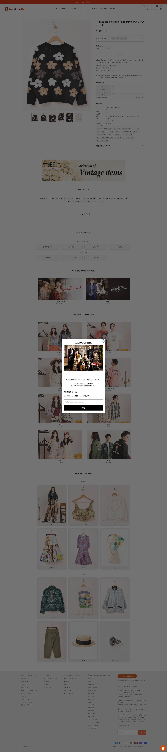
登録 (83, 408)
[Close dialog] (102, 341)
